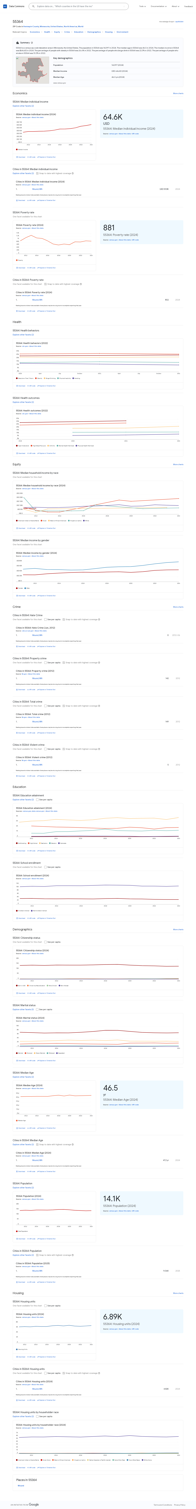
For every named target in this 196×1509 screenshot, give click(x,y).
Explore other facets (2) (23, 106)
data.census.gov (38, 811)
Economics (35, 32)
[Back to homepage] (5, 6)
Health (47, 32)
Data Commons (16, 6)
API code (32, 157)
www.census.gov (59, 83)
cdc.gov (25, 346)
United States (56, 26)
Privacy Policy (179, 1505)
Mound (21, 1485)
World (80, 26)
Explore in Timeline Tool (47, 157)
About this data (37, 117)
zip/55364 (179, 22)
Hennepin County (31, 26)
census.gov (26, 117)
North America (70, 26)
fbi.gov (24, 674)
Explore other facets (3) (23, 1009)
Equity (57, 32)
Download (21, 157)
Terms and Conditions (163, 1505)
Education (78, 32)
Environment (122, 32)
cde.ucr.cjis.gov (27, 631)
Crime (67, 32)
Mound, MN (37, 189)
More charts (178, 93)
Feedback (188, 6)
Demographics (94, 32)
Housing (109, 32)
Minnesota (44, 26)
